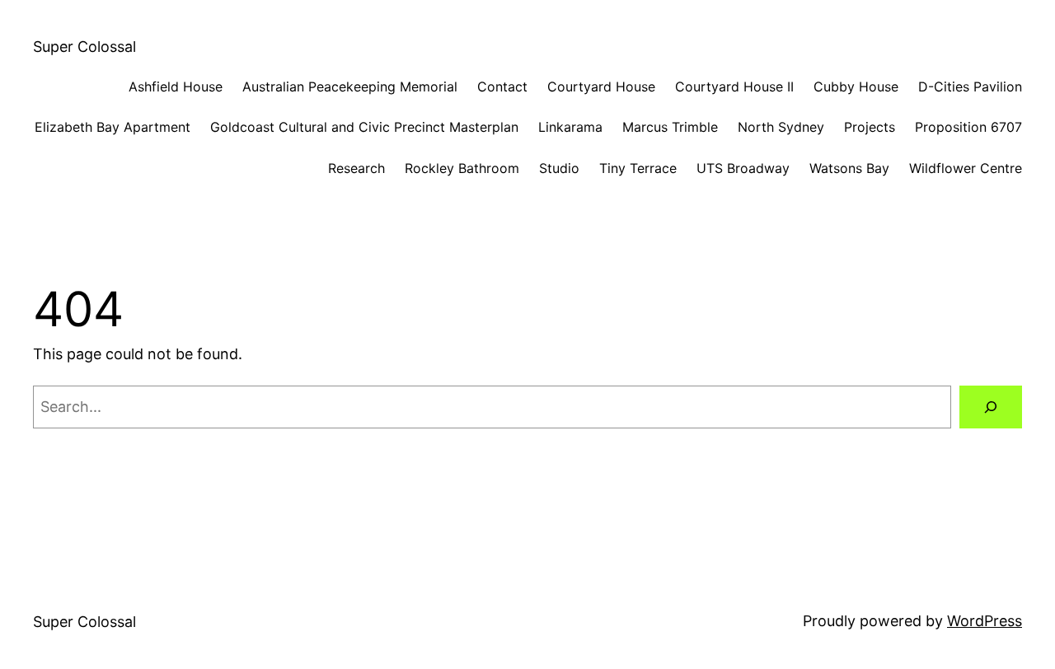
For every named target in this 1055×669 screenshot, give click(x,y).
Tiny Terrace (638, 168)
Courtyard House (601, 86)
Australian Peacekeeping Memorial (349, 86)
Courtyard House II (734, 86)
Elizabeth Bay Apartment (112, 127)
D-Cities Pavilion (970, 86)
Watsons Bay (849, 168)
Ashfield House (176, 86)
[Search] (990, 407)
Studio (559, 168)
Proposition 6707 (968, 127)
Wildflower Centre (965, 168)
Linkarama (570, 127)
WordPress (984, 620)
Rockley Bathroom (462, 168)
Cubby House (856, 86)
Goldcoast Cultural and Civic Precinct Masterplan (364, 127)
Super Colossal (84, 46)
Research (356, 168)
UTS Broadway (743, 168)
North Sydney (781, 127)
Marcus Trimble (670, 127)
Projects (869, 127)
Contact (502, 86)
